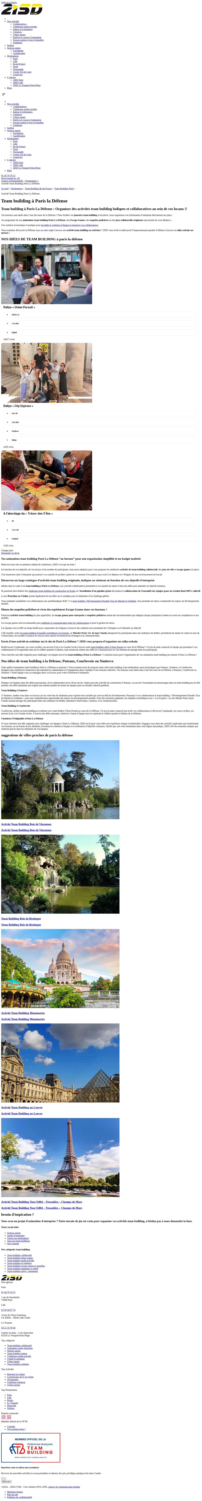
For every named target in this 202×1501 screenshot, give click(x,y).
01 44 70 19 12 (8, 1292)
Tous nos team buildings (18, 1241)
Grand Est (17, 74)
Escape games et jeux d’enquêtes (28, 40)
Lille (15, 61)
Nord (15, 66)
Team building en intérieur (19, 1263)
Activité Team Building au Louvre (21, 1107)
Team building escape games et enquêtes (26, 1266)
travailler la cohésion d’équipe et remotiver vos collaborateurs (69, 225)
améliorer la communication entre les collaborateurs (65, 623)
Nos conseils (13, 1243)
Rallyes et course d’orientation (27, 37)
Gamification (19, 53)
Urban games (19, 34)
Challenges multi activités (25, 26)
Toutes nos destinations (18, 1238)
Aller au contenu (9, 2)
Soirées (10, 45)
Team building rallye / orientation (22, 1271)
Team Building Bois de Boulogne (21, 918)
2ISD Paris (18, 80)
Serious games (14, 48)
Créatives (17, 32)
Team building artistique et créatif (22, 1268)
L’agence (11, 77)
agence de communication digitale (64, 1487)
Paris (15, 58)
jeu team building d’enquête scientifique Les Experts (44, 633)
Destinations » (32, 181)
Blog (9, 88)
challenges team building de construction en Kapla (51, 591)
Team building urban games (20, 1258)
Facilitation (18, 50)
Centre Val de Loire (22, 72)
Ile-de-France (19, 64)
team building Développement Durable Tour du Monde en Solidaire (104, 601)
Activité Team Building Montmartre (23, 1013)
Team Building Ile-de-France (38, 188)
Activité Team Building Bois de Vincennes (26, 824)
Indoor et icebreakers (23, 29)
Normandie (18, 69)
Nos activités (13, 21)
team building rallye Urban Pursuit (107, 647)
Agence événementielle (12, 181)
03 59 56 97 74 (8, 1310)
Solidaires (17, 42)
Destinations (13, 56)
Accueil (4, 188)
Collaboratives (19, 24)
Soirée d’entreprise (16, 1235)
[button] (101, 95)
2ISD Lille (18, 82)
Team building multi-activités (20, 1260)
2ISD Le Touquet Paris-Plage (27, 85)
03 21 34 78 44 (8, 1328)
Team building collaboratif (19, 1255)
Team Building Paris (63, 188)
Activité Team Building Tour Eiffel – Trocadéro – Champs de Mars (41, 1201)
